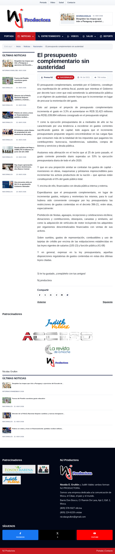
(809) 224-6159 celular (71, 512)
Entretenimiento (50, 36)
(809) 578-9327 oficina (71, 508)
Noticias (26, 36)
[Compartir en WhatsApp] (50, 295)
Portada (43, 3)
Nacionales (7, 88)
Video (52, 3)
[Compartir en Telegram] (56, 295)
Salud (61, 3)
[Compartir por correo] (61, 295)
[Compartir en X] (45, 295)
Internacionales (83, 16)
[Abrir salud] (95, 36)
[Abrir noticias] (33, 36)
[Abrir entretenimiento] (62, 36)
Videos (75, 36)
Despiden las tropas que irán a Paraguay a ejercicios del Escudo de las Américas (90, 20)
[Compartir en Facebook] (39, 295)
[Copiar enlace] (67, 295)
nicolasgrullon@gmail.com (73, 516)
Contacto (71, 3)
